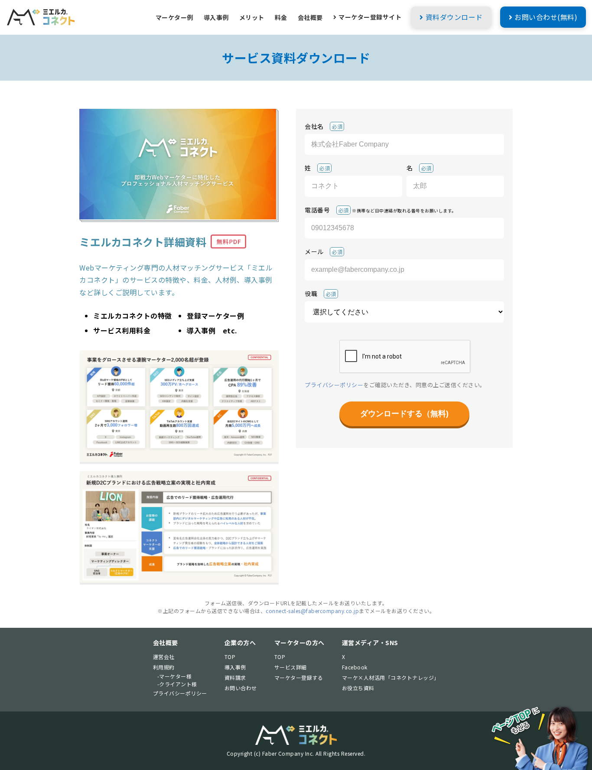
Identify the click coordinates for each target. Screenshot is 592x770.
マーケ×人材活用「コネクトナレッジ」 (390, 677)
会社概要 (310, 17)
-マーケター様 (174, 676)
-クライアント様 (177, 684)
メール (323, 251)
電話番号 (380, 209)
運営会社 (164, 656)
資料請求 (235, 677)
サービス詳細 (290, 667)
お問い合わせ (240, 688)
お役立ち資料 (358, 688)
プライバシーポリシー (334, 385)
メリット (251, 17)
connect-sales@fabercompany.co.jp (312, 610)
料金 (281, 17)
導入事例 (216, 17)
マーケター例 (174, 17)
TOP (230, 656)
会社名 (323, 126)
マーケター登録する (298, 677)
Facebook (355, 667)
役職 (320, 293)
